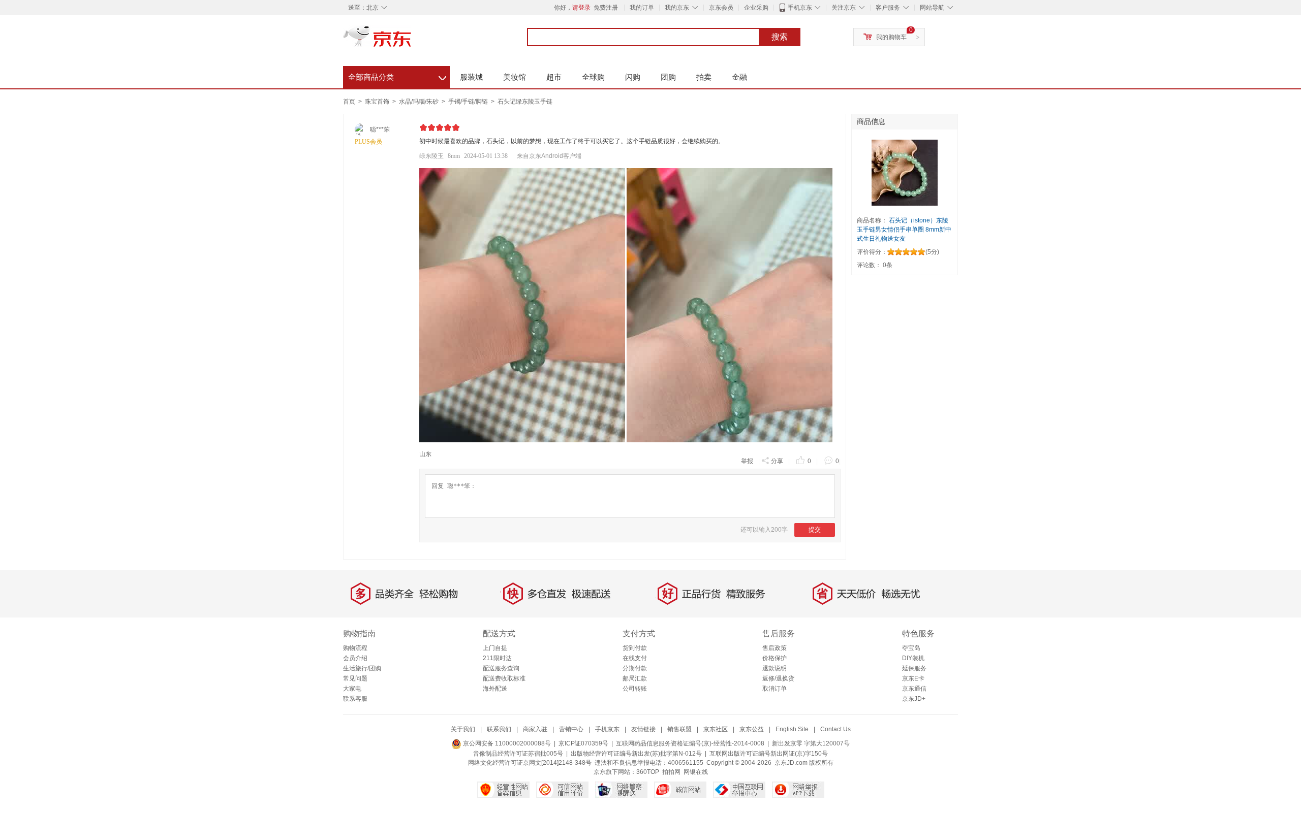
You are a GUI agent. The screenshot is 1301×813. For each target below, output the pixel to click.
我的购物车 (891, 37)
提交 (815, 529)
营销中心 (571, 729)
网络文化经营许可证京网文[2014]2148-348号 (530, 762)
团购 (668, 77)
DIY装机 (913, 658)
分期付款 (635, 668)
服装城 (471, 77)
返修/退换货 (778, 678)
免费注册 (606, 7)
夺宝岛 (911, 648)
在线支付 (635, 658)
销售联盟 (679, 729)
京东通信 (914, 688)
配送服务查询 (501, 668)
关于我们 (463, 729)
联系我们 (499, 729)
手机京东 (800, 7)
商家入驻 (535, 729)
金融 (739, 77)
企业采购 (756, 7)
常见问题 (355, 678)
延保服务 (914, 668)
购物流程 (355, 648)
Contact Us (835, 729)
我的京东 (677, 7)
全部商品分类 (397, 75)
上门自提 (495, 648)
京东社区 (715, 729)
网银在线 (696, 771)
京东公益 (751, 729)
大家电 (352, 688)
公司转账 (635, 688)
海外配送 (495, 688)
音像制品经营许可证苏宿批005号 (518, 753)
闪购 (632, 77)
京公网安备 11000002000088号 (506, 743)
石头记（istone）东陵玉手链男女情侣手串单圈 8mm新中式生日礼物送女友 (904, 229)
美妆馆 (514, 77)
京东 (411, 40)
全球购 (593, 77)
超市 (554, 77)
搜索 (779, 36)
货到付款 (635, 648)
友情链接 (643, 729)
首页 (349, 101)
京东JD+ (913, 698)
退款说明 (774, 668)
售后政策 (774, 648)
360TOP (647, 771)
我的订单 (642, 7)
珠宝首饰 (378, 101)
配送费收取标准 (504, 678)
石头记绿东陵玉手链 (525, 101)
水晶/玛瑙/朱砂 (419, 101)
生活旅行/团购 (362, 668)
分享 (777, 461)
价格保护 (774, 658)
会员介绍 (355, 658)
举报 (747, 461)
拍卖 (703, 77)
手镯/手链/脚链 (468, 101)
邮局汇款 (635, 678)
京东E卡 (913, 678)
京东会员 (721, 7)
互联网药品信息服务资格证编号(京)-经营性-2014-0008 (690, 743)
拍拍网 (671, 771)
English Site (792, 729)
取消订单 (774, 688)
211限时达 (497, 658)
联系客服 (355, 698)
